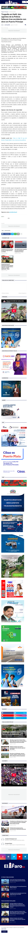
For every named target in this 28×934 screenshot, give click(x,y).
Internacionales (12, 11)
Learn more (3, 928)
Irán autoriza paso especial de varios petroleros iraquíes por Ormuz (21, 250)
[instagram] (3, 857)
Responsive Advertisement (14, 30)
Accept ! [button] (4, 931)
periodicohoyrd (13, 212)
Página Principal (4, 11)
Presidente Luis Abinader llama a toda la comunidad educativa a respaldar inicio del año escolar (18, 822)
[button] (2, 2)
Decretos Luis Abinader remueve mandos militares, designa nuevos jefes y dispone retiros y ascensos (17, 754)
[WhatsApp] (15, 234)
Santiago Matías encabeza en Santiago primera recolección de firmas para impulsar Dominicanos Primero (17, 905)
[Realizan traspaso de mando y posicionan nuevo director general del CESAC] (5, 748)
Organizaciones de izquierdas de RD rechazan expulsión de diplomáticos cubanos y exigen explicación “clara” (7, 267)
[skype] (20, 718)
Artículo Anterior (5, 293)
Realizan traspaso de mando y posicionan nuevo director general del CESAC (17, 748)
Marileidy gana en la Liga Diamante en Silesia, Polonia (18, 887)
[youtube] (7, 715)
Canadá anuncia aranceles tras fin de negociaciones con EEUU (7, 250)
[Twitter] (12, 234)
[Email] (18, 234)
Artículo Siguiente (22, 293)
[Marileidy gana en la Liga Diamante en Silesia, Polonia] (5, 888)
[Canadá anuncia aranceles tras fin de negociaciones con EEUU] (5, 895)
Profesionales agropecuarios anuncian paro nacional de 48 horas (18, 828)
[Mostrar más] (21, 234)
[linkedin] (7, 718)
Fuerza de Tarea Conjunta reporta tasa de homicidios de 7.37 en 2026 (17, 880)
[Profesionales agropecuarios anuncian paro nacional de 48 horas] (5, 830)
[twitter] (14, 857)
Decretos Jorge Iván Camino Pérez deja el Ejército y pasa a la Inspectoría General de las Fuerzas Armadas (18, 741)
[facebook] (7, 713)
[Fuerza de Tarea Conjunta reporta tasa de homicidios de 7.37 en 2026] (5, 881)
